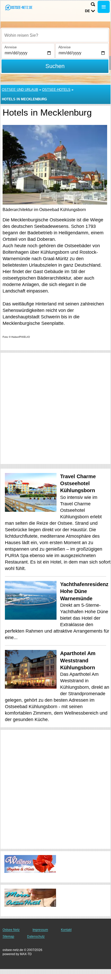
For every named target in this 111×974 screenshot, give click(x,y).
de (87, 11)
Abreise (64, 47)
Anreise (10, 47)
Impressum (40, 930)
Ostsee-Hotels (56, 90)
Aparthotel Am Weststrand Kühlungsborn (78, 660)
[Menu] (104, 7)
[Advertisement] (55, 408)
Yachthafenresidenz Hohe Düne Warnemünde (84, 591)
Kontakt (66, 930)
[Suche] (93, 4)
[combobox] (55, 35)
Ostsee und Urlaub (20, 90)
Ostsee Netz (11, 930)
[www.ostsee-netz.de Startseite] (19, 7)
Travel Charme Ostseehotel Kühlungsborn (78, 483)
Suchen (55, 66)
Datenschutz (36, 936)
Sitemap (8, 936)
